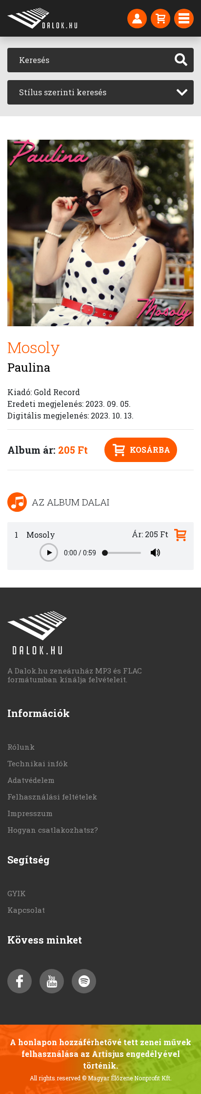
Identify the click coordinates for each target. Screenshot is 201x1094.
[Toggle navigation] (184, 18)
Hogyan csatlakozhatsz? (52, 830)
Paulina (28, 367)
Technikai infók (37, 763)
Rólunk (21, 747)
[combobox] (100, 92)
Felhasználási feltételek (52, 796)
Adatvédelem (31, 780)
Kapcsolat (26, 910)
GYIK (16, 893)
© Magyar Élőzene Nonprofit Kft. (127, 1078)
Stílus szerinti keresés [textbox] (62, 92)
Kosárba (150, 449)
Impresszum (30, 813)
